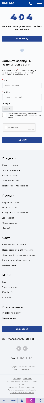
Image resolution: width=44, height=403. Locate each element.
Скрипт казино (9, 175)
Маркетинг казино (11, 202)
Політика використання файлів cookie (22, 390)
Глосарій (6, 297)
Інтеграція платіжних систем (16, 260)
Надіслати (22, 140)
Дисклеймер (16, 379)
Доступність (13, 387)
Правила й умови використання (22, 393)
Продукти (9, 158)
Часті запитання (10, 287)
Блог (4, 282)
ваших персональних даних (24, 117)
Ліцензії (6, 228)
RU (22, 358)
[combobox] (7, 108)
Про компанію (12, 307)
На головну (22, 38)
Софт (6, 238)
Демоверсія (8, 218)
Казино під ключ (10, 165)
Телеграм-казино (10, 181)
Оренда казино (9, 223)
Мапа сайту (27, 379)
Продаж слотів (9, 207)
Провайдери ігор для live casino (18, 250)
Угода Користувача (27, 387)
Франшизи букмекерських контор (19, 255)
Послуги (8, 195)
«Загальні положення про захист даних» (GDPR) (22, 383)
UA (13, 358)
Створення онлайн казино (15, 213)
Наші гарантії (12, 312)
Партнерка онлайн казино (15, 186)
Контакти (9, 318)
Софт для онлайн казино (14, 245)
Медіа (6, 275)
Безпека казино (9, 265)
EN (31, 358)
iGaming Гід (7, 292)
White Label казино (11, 170)
